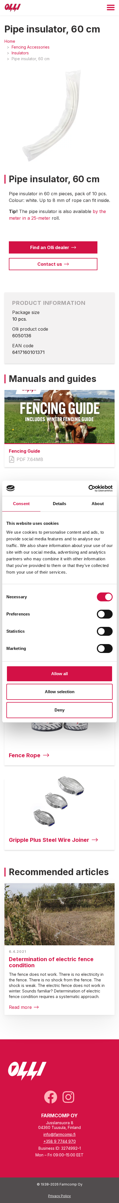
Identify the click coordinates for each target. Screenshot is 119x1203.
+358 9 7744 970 (59, 1141)
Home (9, 41)
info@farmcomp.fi (59, 1134)
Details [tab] (59, 503)
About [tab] (98, 503)
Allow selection (59, 691)
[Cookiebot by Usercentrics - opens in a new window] (88, 488)
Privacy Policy (59, 1196)
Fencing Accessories (31, 47)
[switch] (105, 614)
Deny (59, 710)
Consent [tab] (21, 503)
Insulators (20, 52)
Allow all (59, 673)
